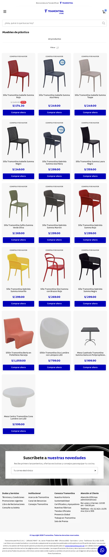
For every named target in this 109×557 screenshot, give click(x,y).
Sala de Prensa (61, 521)
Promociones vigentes (12, 501)
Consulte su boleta (11, 508)
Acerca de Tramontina (38, 497)
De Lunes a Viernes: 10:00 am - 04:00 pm (93, 504)
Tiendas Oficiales (62, 511)
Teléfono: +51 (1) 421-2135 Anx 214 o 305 (94, 510)
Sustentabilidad (62, 501)
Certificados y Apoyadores (66, 504)
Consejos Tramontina (38, 504)
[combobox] (54, 23)
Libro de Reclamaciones (13, 504)
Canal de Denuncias (37, 501)
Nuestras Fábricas (62, 508)
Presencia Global (62, 515)
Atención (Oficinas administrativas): (89, 498)
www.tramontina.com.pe (74, 546)
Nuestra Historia (62, 497)
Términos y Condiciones (13, 497)
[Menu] (19, 11)
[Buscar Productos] (104, 23)
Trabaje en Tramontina (65, 518)
